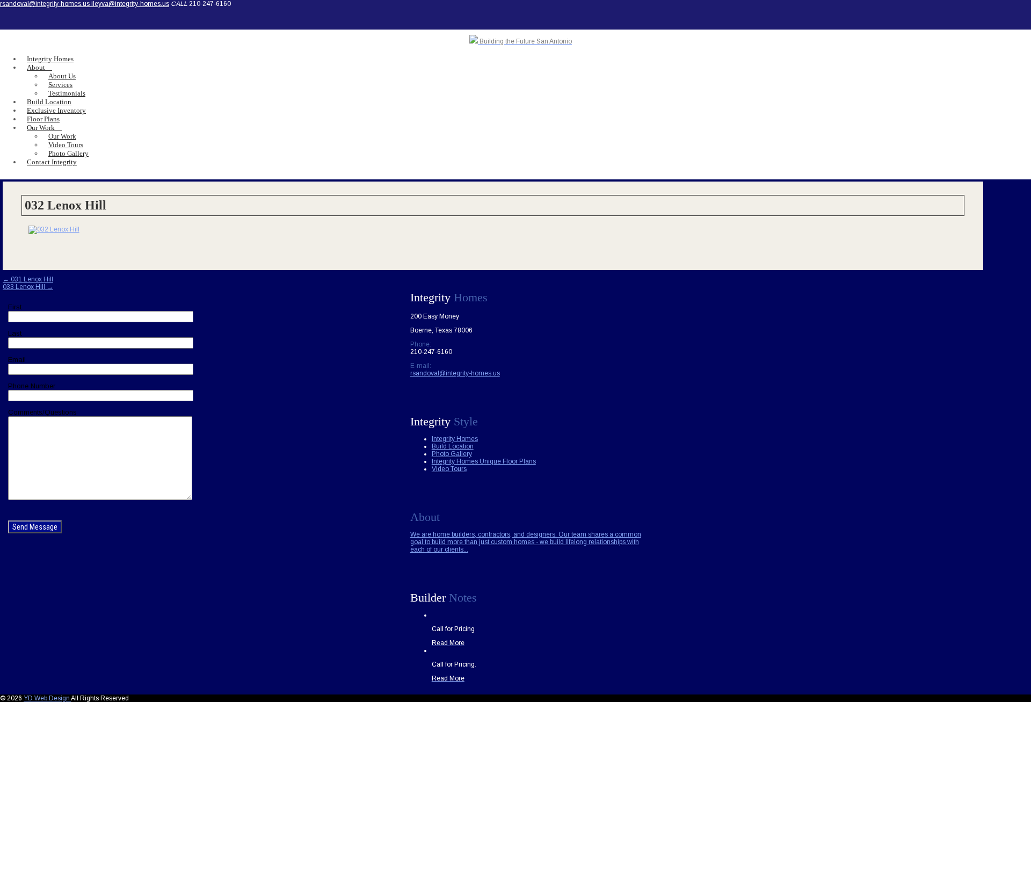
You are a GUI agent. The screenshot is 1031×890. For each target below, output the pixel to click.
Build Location (453, 446)
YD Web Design (47, 698)
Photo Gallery (452, 454)
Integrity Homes (455, 439)
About (36, 67)
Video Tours (449, 469)
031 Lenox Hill (28, 279)
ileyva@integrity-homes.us (130, 4)
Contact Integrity (52, 162)
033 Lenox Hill (28, 287)
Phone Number (31, 386)
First (14, 307)
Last (14, 333)
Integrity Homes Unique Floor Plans (484, 461)
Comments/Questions (42, 412)
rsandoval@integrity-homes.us (45, 4)
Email (17, 360)
